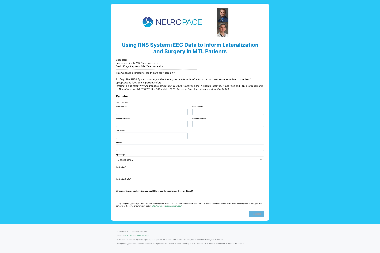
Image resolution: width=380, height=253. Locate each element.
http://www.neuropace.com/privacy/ (167, 206)
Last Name (197, 106)
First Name (121, 106)
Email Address (122, 118)
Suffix (118, 142)
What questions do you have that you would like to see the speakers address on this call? (154, 191)
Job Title (120, 130)
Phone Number (198, 118)
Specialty (120, 154)
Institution (120, 167)
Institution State (123, 179)
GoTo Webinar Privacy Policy (137, 235)
